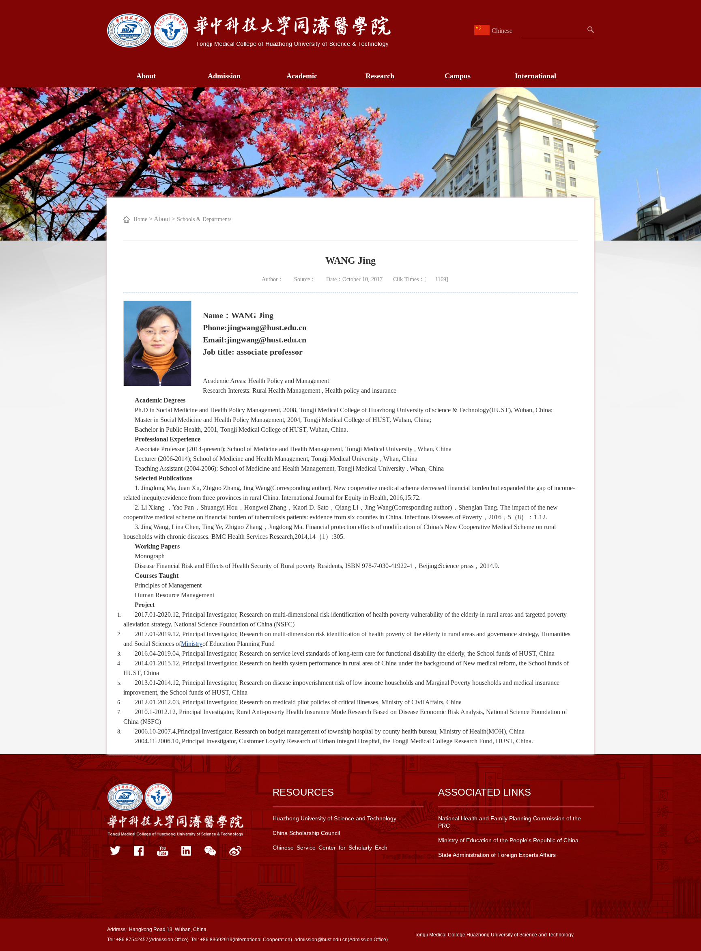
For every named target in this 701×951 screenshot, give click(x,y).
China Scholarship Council (306, 833)
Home (140, 219)
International (535, 76)
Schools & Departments (204, 219)
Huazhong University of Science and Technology (334, 818)
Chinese (502, 30)
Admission (224, 76)
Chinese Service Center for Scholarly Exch (330, 847)
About (146, 76)
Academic (301, 76)
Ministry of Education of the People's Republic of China (508, 840)
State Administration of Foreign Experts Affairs (497, 855)
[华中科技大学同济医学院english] (249, 45)
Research (380, 76)
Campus (458, 76)
